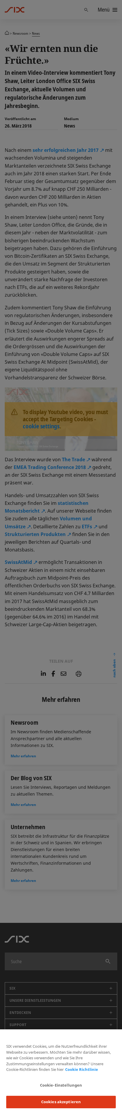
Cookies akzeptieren (61, 1101)
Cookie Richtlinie (81, 1069)
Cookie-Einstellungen (61, 1085)
